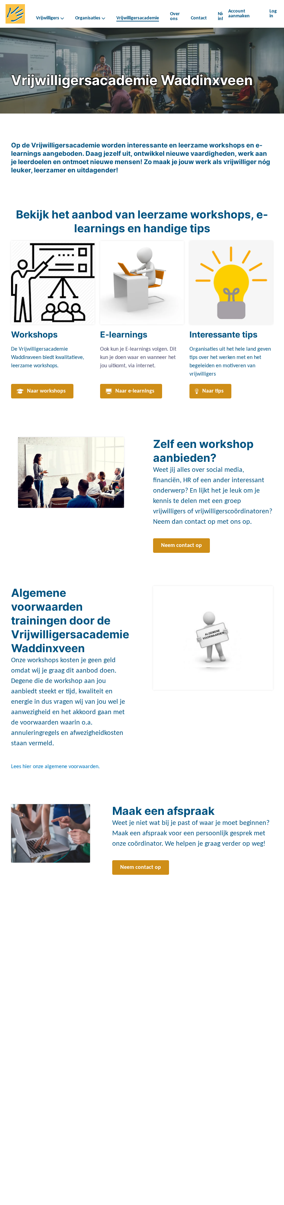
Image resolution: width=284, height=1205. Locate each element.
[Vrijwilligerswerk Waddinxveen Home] (15, 14)
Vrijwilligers (47, 18)
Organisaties (87, 18)
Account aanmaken (239, 14)
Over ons (175, 16)
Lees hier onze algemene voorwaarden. (55, 767)
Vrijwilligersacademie (137, 18)
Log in (273, 14)
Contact (199, 18)
